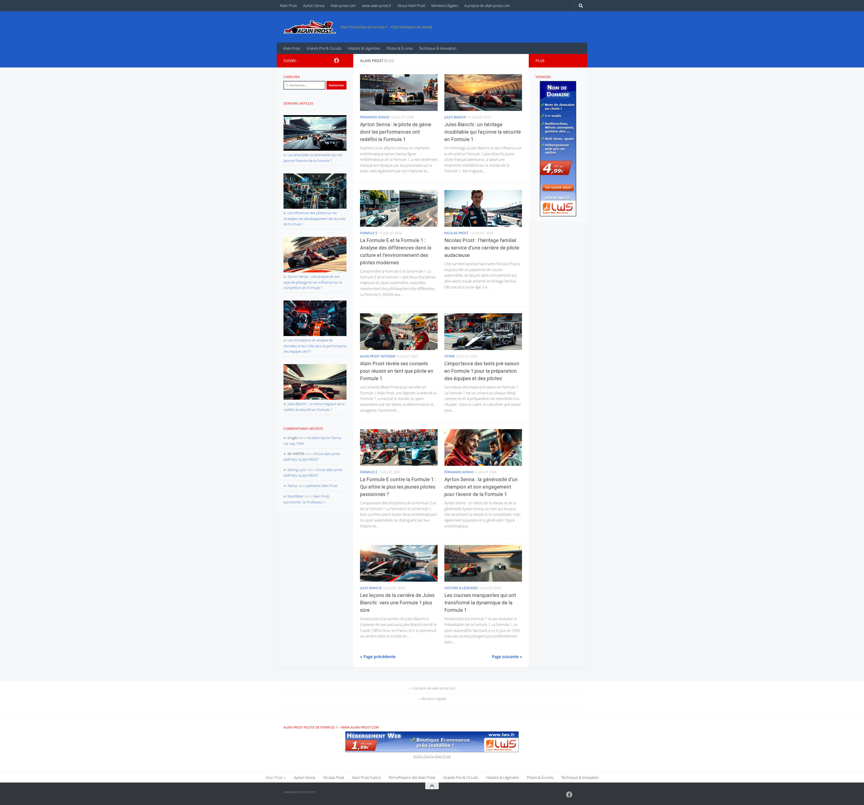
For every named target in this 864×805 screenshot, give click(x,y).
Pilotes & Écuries (399, 48)
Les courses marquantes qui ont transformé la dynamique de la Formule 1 (480, 602)
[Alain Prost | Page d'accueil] (310, 27)
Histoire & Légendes (364, 48)
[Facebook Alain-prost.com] (336, 60)
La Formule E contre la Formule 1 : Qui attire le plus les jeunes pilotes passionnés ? (398, 487)
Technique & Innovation (437, 48)
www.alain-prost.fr (376, 5)
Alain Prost (288, 5)
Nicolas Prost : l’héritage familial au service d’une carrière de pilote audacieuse (481, 248)
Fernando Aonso (374, 117)
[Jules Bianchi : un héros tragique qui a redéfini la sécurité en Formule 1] (315, 380)
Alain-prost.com (343, 5)
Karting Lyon (297, 469)
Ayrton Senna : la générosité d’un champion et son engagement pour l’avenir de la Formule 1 (481, 487)
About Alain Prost (411, 5)
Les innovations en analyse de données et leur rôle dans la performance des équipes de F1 (315, 346)
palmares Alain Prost (321, 485)
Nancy (292, 485)
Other (449, 356)
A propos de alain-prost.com (487, 5)
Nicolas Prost (456, 233)
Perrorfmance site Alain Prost (412, 777)
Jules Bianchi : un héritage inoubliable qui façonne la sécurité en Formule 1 (482, 132)
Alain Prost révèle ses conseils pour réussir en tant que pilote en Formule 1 (396, 371)
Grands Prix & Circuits (323, 48)
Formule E (368, 233)
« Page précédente (378, 656)
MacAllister (296, 496)
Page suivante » (507, 656)
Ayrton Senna (313, 5)
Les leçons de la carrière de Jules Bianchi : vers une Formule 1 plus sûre (397, 602)
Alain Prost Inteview (377, 356)
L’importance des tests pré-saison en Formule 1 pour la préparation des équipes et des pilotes (481, 371)
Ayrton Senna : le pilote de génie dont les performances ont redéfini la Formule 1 (395, 132)
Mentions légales (444, 5)
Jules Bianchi (455, 117)
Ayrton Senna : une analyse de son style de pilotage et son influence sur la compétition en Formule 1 (313, 282)
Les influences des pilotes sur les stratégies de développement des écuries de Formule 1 (314, 218)
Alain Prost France (366, 777)
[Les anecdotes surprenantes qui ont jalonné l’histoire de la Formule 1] (315, 131)
